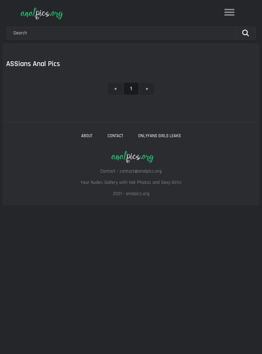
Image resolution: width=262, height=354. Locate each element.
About (86, 136)
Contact (115, 136)
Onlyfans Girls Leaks (159, 136)
